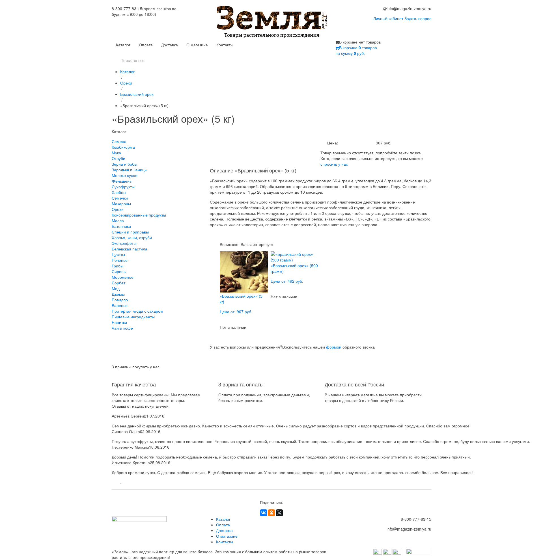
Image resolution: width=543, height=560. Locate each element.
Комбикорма (123, 147)
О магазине (197, 44)
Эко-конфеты (124, 243)
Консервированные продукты (139, 215)
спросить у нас (334, 164)
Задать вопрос (417, 18)
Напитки (119, 322)
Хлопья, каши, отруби (132, 237)
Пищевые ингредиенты (133, 316)
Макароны (121, 203)
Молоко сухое (124, 175)
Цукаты (118, 254)
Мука (116, 152)
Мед (116, 288)
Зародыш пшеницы (129, 169)
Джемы (118, 294)
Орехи (126, 83)
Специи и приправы (130, 232)
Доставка (169, 44)
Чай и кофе (122, 328)
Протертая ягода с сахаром (137, 311)
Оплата (146, 44)
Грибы (117, 266)
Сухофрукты (123, 186)
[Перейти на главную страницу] (272, 22)
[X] (279, 512)
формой (333, 347)
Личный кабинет (388, 18)
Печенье (120, 260)
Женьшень (122, 181)
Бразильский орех (137, 94)
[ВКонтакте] (263, 512)
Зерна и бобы (124, 164)
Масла (118, 220)
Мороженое (122, 277)
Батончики (121, 226)
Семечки (120, 198)
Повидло (120, 299)
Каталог (123, 44)
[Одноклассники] (271, 512)
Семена (119, 141)
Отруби (118, 158)
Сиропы (119, 271)
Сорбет (118, 283)
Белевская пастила (129, 249)
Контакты (224, 44)
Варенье (120, 305)
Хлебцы (119, 192)
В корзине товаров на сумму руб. (356, 50)
